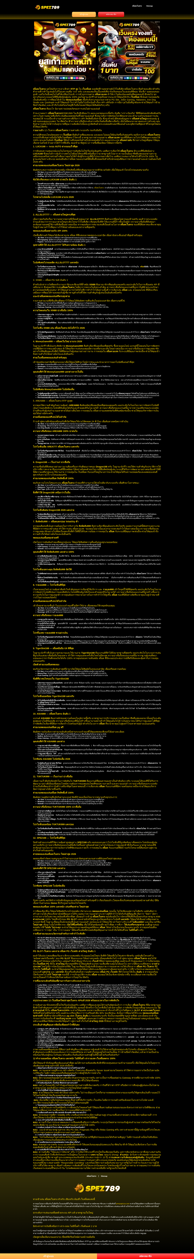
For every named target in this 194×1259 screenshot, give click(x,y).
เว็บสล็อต (82, 472)
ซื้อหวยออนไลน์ (121, 346)
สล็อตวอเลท (78, 528)
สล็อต (73, 159)
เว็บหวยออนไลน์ (41, 589)
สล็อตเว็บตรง (137, 6)
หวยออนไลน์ (139, 290)
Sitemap (149, 6)
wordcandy (151, 118)
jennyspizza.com (122, 1204)
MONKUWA (67, 113)
